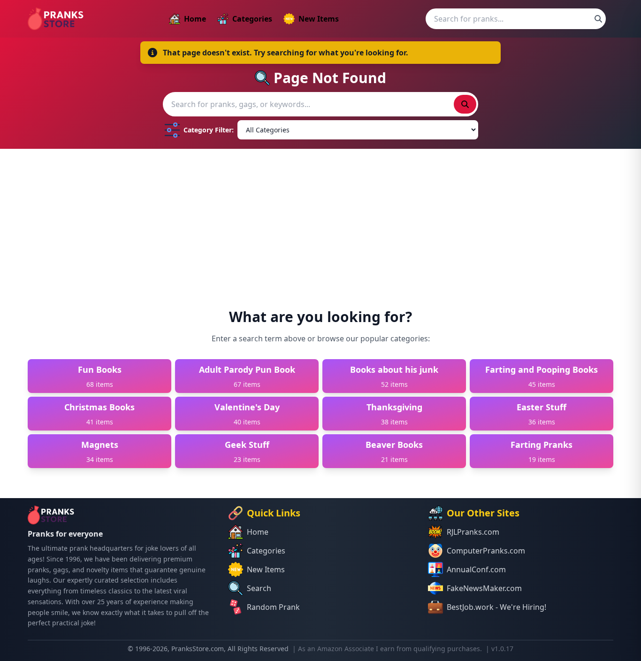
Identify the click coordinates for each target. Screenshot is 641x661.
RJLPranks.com (473, 532)
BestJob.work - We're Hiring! (496, 607)
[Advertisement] (320, 219)
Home (195, 19)
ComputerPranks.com (486, 551)
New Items (318, 19)
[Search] (598, 18)
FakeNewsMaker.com (484, 588)
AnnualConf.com (476, 569)
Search (259, 588)
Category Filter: (208, 129)
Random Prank (273, 607)
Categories (252, 19)
